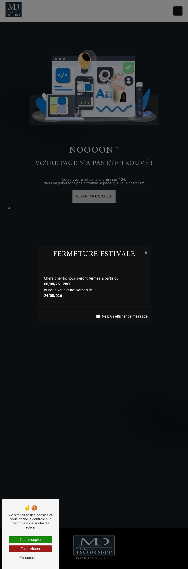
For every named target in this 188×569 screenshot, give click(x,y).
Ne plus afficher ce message (125, 316)
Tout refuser (30, 549)
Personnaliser (30, 558)
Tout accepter (30, 539)
